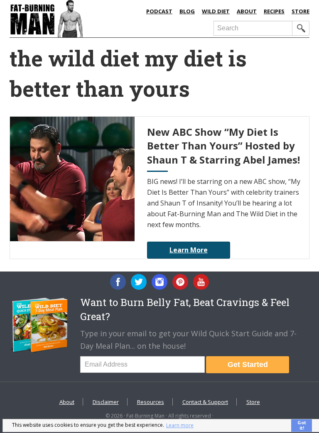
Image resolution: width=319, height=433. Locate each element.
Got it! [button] (301, 425)
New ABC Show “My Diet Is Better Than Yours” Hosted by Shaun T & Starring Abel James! (223, 145)
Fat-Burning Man (74, 18)
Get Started (248, 364)
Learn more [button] (180, 425)
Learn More (188, 249)
